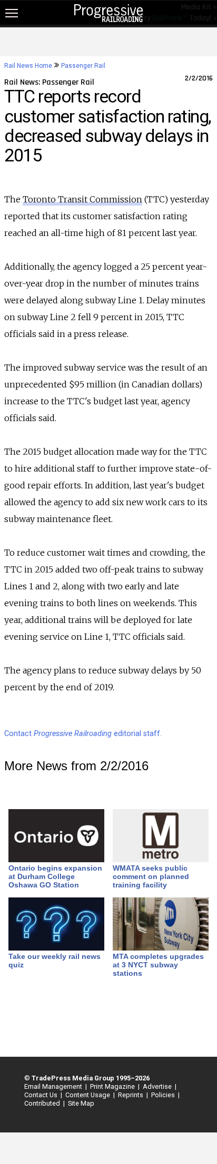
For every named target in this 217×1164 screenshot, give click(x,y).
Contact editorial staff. (83, 733)
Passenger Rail (83, 65)
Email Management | (54, 1086)
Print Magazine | (113, 1086)
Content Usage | (88, 1095)
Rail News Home (28, 65)
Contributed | (43, 1103)
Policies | (164, 1095)
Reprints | (131, 1095)
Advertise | (158, 1086)
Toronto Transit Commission (82, 199)
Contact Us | (41, 1095)
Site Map (81, 1103)
